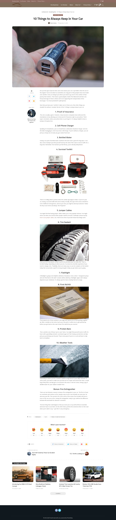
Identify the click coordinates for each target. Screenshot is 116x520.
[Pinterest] (29, 101)
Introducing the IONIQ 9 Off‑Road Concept (22, 485)
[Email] (34, 101)
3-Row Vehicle (88, 480)
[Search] (102, 5)
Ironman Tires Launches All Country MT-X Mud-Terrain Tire (69, 485)
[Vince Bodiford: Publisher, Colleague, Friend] (46, 474)
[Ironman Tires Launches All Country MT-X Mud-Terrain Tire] (69, 474)
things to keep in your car (58, 416)
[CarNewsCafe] (17, 5)
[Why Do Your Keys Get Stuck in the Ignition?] (31, 113)
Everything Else (58, 15)
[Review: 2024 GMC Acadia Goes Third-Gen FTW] (93, 474)
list (46, 416)
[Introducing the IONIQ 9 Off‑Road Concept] (22, 474)
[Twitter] (103, 1)
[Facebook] (101, 1)
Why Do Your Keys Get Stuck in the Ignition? (31, 120)
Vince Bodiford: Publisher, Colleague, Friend (43, 485)
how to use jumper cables (47, 217)
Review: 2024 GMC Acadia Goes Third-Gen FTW (92, 485)
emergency (38, 416)
